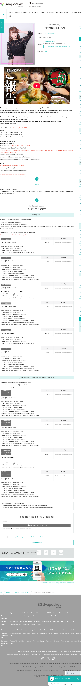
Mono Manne (55, 616)
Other (69, 613)
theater (17, 616)
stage (11, 616)
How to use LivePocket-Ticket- (47, 651)
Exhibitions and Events (4, 643)
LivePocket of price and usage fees (18, 654)
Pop (28, 613)
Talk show (56, 621)
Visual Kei (62, 613)
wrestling (39, 630)
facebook (46, 552)
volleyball (32, 630)
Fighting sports (55, 630)
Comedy (46, 616)
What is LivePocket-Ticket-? (26, 651)
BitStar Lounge (47, 41)
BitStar (45, 51)
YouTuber (34, 537)
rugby (25, 630)
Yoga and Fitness (15, 633)
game (50, 633)
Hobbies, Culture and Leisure (4, 635)
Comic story (25, 616)
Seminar (56, 641)
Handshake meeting (26, 621)
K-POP (49, 613)
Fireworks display (38, 641)
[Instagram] (54, 658)
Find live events (36, 6)
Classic (55, 613)
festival (29, 641)
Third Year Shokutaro (49, 33)
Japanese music (15, 613)
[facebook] (49, 658)
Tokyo (53, 41)
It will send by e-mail (61, 552)
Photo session (46, 621)
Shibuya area (44, 537)
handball (71, 630)
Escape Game (64, 633)
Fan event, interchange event (18, 537)
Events (3, 537)
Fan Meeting (14, 621)
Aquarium (35, 633)
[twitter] (44, 658)
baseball (12, 630)
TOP (1, 592)
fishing (56, 633)
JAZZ (43, 613)
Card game (43, 633)
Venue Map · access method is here (57, 46)
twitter (39, 552)
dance (63, 616)
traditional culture (36, 616)
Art (72, 641)
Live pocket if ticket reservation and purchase (11, 4)
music (3, 613)
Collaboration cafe (15, 624)
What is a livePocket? (38, 3)
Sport (3, 630)
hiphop (38, 613)
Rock (23, 613)
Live (62, 621)
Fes (32, 613)
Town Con (49, 641)
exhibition (37, 621)
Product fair (13, 641)
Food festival (65, 641)
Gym (24, 633)
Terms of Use (36, 654)
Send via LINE (53, 552)
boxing (46, 630)
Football (19, 630)
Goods (67, 621)
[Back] (3, 14)
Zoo (28, 633)
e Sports (64, 630)
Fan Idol (4, 621)
